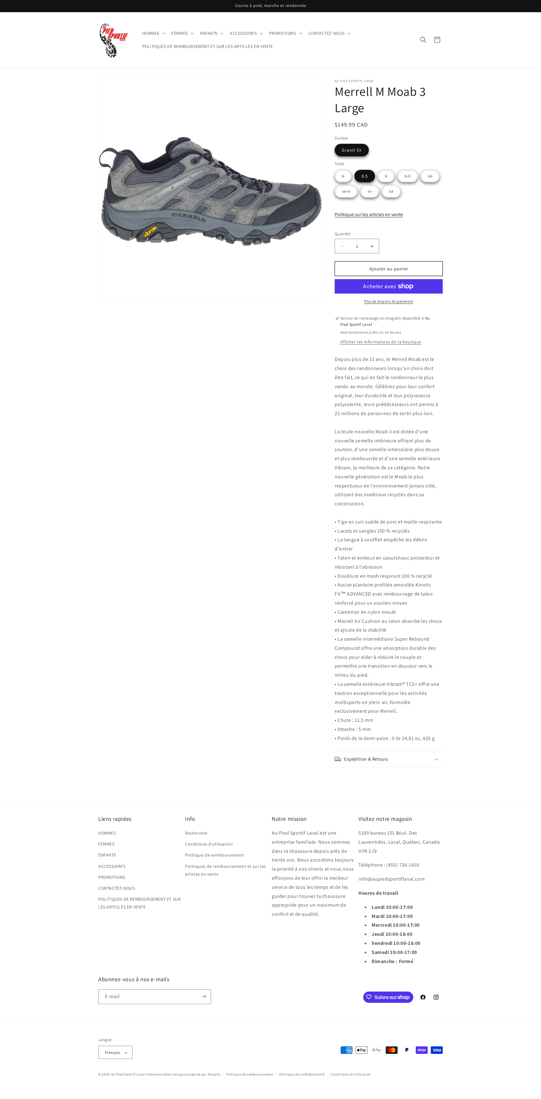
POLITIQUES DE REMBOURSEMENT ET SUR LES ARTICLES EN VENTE (139, 903)
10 (434, 177)
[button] (153, 33)
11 (373, 193)
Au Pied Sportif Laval (128, 1074)
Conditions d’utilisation (351, 1074)
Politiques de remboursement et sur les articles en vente (225, 870)
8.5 (365, 176)
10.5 (350, 193)
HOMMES (107, 833)
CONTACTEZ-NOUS (116, 888)
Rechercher (196, 833)
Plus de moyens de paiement (388, 301)
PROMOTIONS (111, 877)
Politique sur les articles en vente (369, 214)
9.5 (411, 177)
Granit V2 (352, 150)
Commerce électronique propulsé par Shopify (183, 1074)
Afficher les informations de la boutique (380, 342)
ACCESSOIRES (112, 866)
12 (395, 193)
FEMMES (106, 844)
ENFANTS (107, 855)
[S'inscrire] (204, 996)
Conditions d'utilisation (209, 844)
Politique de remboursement (214, 855)
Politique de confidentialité (302, 1074)
